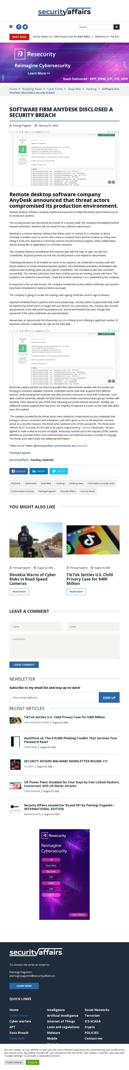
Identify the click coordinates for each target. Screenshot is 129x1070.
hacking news (76, 483)
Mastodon (82, 445)
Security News (87, 491)
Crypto (90, 1027)
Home (13, 89)
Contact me (93, 1038)
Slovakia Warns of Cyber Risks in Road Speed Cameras (32, 579)
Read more (19, 591)
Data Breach (18, 1033)
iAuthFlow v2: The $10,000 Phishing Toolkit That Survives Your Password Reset (70, 740)
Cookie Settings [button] (14, 1062)
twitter (61, 471)
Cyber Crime (54, 89)
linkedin (40, 471)
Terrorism (92, 1015)
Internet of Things (61, 1021)
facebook (21, 471)
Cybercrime (30, 483)
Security (29, 766)
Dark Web (46, 483)
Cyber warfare (32, 791)
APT (12, 1027)
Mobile (52, 1038)
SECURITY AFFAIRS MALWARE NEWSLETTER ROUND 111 (66, 761)
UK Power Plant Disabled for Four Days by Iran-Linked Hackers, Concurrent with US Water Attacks (72, 784)
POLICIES (91, 1033)
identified (63, 320)
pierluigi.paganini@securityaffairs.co (32, 976)
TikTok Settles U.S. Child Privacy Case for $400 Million (62, 36)
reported (87, 427)
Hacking (91, 89)
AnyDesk (15, 483)
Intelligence (56, 1010)
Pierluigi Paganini (22, 125)
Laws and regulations (36, 722)
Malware (53, 1033)
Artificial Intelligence (62, 1015)
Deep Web (74, 89)
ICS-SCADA (93, 1021)
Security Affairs (68, 491)
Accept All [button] (32, 1062)
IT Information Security (22, 491)
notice (86, 277)
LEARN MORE (24, 985)
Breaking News (32, 89)
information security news (101, 483)
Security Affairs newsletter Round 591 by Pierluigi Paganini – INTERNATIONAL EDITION (69, 807)
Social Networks (97, 1010)
